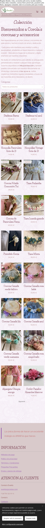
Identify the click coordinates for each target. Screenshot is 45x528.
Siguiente (22, 401)
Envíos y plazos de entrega (11, 471)
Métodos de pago (8, 455)
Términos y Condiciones (10, 463)
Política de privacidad (9, 459)
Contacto (4, 502)
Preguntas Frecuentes (9, 467)
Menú (42, 12)
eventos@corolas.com (9, 489)
